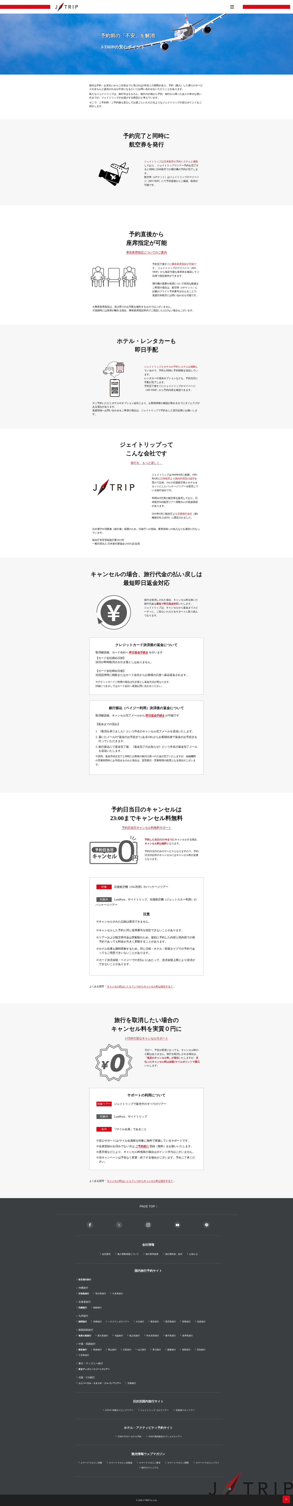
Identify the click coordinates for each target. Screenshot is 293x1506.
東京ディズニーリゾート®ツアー (94, 1369)
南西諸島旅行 (85, 1330)
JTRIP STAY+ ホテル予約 (129, 1436)
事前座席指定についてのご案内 (146, 252)
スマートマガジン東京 (150, 1463)
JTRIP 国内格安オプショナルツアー (165, 1436)
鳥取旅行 (82, 1350)
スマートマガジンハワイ (207, 1463)
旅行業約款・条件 (173, 1254)
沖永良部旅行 (152, 1336)
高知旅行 (201, 1350)
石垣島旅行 (83, 1293)
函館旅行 (97, 1307)
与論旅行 (118, 1336)
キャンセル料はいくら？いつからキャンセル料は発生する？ (140, 986)
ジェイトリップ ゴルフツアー (154, 1410)
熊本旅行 (154, 1321)
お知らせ (193, 1254)
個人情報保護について (128, 1254)
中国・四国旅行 (87, 1344)
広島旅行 (127, 1350)
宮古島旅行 (100, 1293)
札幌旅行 (82, 1307)
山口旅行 (142, 1350)
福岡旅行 (82, 1321)
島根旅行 (97, 1350)
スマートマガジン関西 (178, 1463)
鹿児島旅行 (170, 1321)
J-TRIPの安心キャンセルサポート (146, 1038)
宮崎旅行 (186, 1321)
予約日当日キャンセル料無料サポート (146, 827)
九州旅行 (83, 1316)
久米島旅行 (117, 1293)
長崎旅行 (97, 1321)
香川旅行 (156, 1350)
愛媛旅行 (171, 1350)
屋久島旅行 (103, 1336)
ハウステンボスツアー (118, 1321)
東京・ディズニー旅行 (90, 1363)
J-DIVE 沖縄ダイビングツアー (119, 1410)
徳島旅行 (186, 1350)
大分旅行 (140, 1321)
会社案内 (106, 1254)
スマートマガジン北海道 (120, 1463)
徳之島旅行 (134, 1336)
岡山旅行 (112, 1350)
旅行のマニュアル (149, 1468)
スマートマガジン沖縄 (91, 1463)
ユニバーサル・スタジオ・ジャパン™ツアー (99, 1383)
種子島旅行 (170, 1336)
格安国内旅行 (84, 1279)
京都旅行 (131, 1383)
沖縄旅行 (83, 1288)
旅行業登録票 (152, 1254)
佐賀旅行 (201, 1321)
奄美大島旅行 (84, 1336)
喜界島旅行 (187, 1336)
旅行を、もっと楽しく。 (147, 462)
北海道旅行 (84, 1302)
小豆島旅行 (83, 1355)
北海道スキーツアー (185, 1410)
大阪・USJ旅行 (86, 1377)
